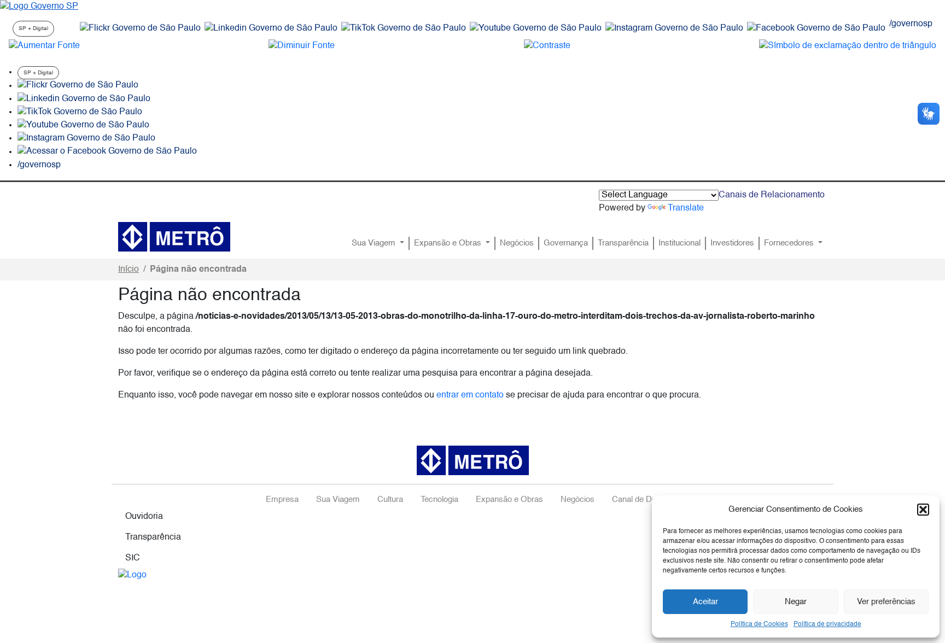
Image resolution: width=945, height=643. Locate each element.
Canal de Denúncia (646, 499)
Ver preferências (886, 602)
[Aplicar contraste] (547, 45)
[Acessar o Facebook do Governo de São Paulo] (107, 152)
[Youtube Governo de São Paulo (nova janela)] (536, 28)
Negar (796, 602)
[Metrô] (174, 236)
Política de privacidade (827, 624)
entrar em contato (470, 395)
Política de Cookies (759, 624)
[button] (923, 509)
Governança (566, 243)
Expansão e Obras (448, 243)
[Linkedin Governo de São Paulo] (84, 99)
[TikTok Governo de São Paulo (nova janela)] (403, 28)
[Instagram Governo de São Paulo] (674, 28)
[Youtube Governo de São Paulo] (83, 125)
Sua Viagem (375, 243)
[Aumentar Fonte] (44, 45)
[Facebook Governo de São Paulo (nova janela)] (816, 28)
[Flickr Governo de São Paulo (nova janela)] (140, 28)
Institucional (679, 243)
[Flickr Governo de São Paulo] (78, 85)
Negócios (517, 243)
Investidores (732, 243)
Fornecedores (790, 243)
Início (128, 269)
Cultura (390, 499)
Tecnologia (439, 499)
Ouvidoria (144, 516)
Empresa (282, 499)
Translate (686, 208)
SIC (132, 558)
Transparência (623, 243)
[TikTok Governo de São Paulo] (80, 112)
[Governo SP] (39, 6)
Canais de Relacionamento (772, 195)
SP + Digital (33, 28)
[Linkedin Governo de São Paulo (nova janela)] (271, 28)
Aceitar (705, 602)
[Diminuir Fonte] (302, 45)
